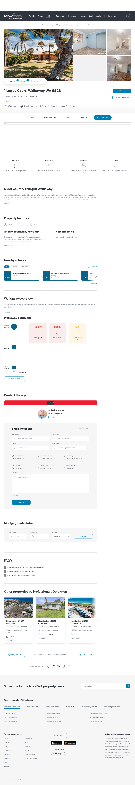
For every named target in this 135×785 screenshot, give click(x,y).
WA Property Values (31, 758)
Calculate (83, 536)
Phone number (56, 443)
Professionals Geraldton (55, 413)
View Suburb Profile (14, 379)
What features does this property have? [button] (20, 571)
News (26, 742)
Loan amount (12, 532)
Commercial (72, 16)
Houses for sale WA (52, 707)
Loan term (55, 532)
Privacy (6, 779)
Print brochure (16, 654)
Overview (31, 117)
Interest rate (33, 532)
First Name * (15, 434)
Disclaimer (13, 779)
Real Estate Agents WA (89, 707)
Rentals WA (70, 707)
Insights (98, 16)
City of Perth (112, 16)
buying (20, 305)
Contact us (28, 738)
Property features (50, 117)
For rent (40, 16)
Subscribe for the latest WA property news (34, 686)
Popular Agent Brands (112, 707)
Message (14, 472)
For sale (32, 16)
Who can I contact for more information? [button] (21, 575)
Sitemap (27, 750)
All (6, 266)
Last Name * (55, 434)
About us (27, 746)
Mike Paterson (56, 410)
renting (26, 305)
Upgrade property (88, 654)
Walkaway (50, 25)
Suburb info (85, 117)
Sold (48, 16)
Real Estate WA (32, 707)
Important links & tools (12, 707)
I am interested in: (17, 463)
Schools (68, 117)
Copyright (20, 779)
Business (82, 16)
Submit (21, 502)
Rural (91, 16)
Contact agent (104, 117)
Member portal (58, 735)
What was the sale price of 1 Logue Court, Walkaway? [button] (25, 568)
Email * (14, 443)
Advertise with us (30, 754)
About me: (15, 453)
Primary (15, 266)
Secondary (25, 266)
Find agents (60, 16)
